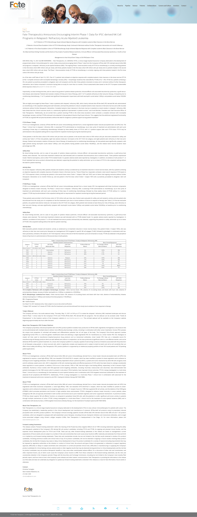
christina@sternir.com (29, 476)
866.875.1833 (54, 514)
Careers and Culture (165, 6)
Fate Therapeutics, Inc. (17, 5)
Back (25, 29)
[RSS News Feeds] (94, 508)
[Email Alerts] (70, 508)
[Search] (127, 508)
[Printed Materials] (58, 508)
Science (135, 6)
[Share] (117, 508)
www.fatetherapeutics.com (74, 318)
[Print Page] (105, 508)
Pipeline (127, 6)
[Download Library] (82, 508)
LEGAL (60, 514)
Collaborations (151, 6)
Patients (142, 6)
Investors (176, 6)
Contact (183, 6)
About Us (120, 6)
